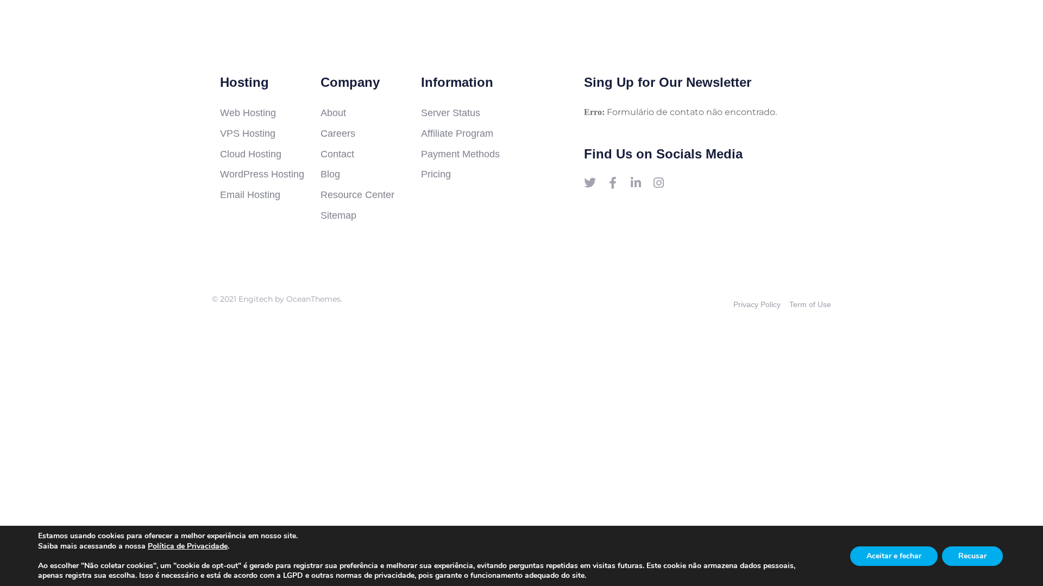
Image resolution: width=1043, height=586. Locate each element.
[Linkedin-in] (636, 183)
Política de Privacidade (188, 546)
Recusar (972, 556)
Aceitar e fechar (893, 556)
